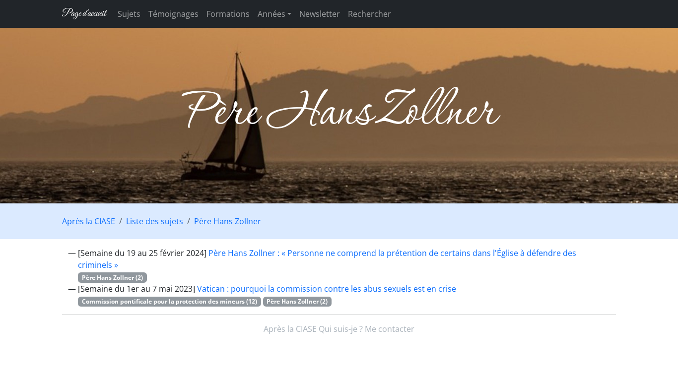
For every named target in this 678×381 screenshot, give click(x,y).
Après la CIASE (88, 221)
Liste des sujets (154, 221)
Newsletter (319, 13)
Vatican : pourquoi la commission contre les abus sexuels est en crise (326, 288)
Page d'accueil (84, 13)
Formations (228, 13)
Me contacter (389, 328)
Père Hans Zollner (227, 221)
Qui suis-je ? (341, 328)
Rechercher (369, 13)
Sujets (129, 13)
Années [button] (271, 13)
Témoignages (173, 13)
